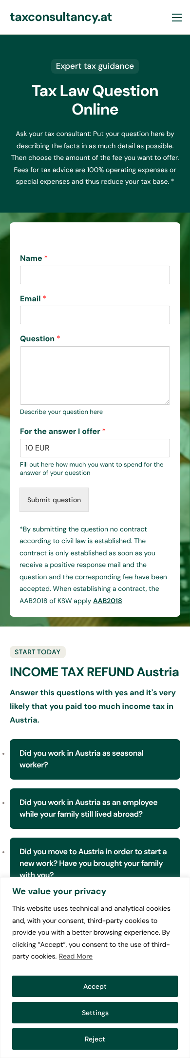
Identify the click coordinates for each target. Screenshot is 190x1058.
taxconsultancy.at (61, 17)
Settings (95, 1012)
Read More (76, 956)
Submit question (54, 499)
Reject (95, 1039)
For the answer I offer (63, 431)
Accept (95, 986)
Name (34, 258)
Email (33, 299)
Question (40, 339)
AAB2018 (107, 601)
